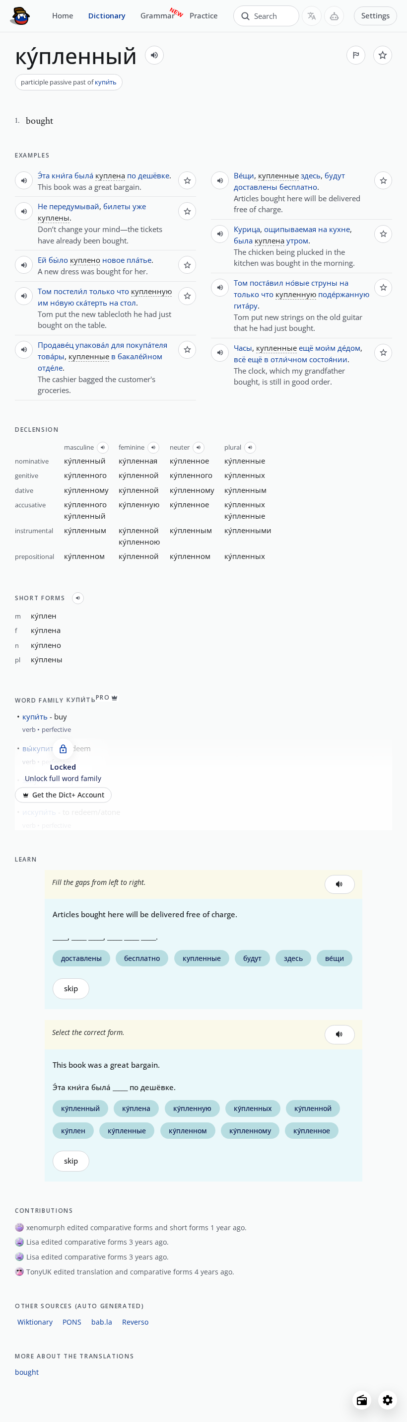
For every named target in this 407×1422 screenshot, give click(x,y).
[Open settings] (387, 1400)
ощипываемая (290, 229)
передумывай (74, 206)
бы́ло (58, 260)
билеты (117, 206)
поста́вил (266, 283)
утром (297, 240)
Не (42, 206)
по (131, 175)
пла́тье (139, 260)
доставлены (255, 187)
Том (45, 291)
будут (335, 175)
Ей (42, 260)
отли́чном (289, 359)
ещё (306, 348)
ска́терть (91, 303)
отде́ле (50, 368)
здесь (311, 175)
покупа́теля (146, 345)
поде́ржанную (343, 294)
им (43, 303)
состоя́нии (328, 359)
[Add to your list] (382, 55)
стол (128, 303)
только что (109, 291)
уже (139, 206)
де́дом (349, 348)
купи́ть (106, 82)
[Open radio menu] (361, 1400)
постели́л (70, 291)
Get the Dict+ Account (68, 794)
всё (240, 359)
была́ (83, 175)
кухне (339, 229)
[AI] (334, 16)
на (113, 303)
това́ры (51, 356)
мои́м (325, 348)
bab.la (101, 1322)
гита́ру (246, 306)
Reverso (135, 1322)
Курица (247, 229)
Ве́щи (244, 175)
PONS (72, 1322)
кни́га (62, 175)
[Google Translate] (312, 16)
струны (324, 283)
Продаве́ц (55, 345)
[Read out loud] (154, 55)
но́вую (62, 303)
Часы (243, 348)
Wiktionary (35, 1322)
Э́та (44, 175)
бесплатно (298, 187)
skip (71, 988)
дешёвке (153, 175)
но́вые (297, 283)
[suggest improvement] (355, 55)
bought (27, 1372)
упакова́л (92, 345)
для (117, 345)
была (243, 240)
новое (113, 260)
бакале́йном (140, 356)
